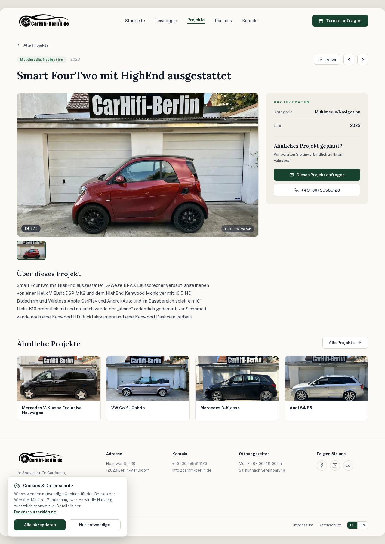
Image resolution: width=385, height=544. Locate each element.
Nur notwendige (94, 525)
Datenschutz (330, 525)
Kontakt (250, 20)
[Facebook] (322, 465)
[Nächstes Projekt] (362, 59)
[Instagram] (335, 465)
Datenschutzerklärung (35, 512)
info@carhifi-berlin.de (191, 470)
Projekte (196, 19)
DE (352, 525)
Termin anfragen (344, 20)
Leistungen (166, 20)
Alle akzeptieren (40, 525)
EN (362, 525)
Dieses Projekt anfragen (321, 174)
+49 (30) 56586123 (320, 190)
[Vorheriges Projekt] (348, 59)
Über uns (223, 20)
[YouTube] (348, 465)
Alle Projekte (36, 45)
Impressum (303, 525)
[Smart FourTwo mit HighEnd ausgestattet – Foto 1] (31, 250)
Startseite (135, 20)
